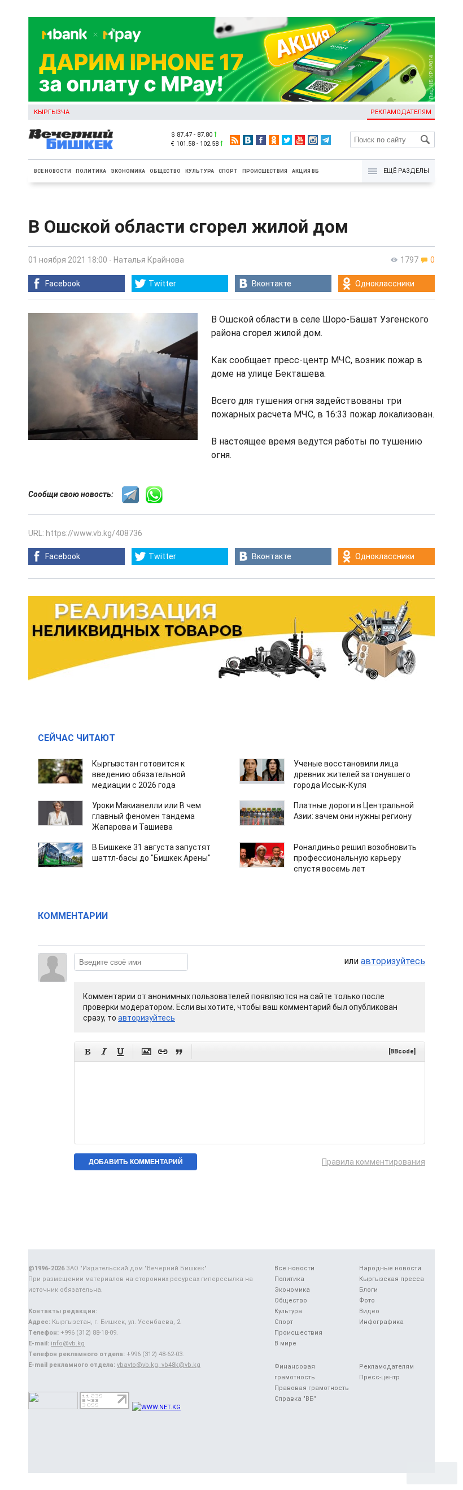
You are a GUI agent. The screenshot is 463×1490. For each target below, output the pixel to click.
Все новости (52, 171)
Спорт (228, 171)
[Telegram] (326, 140)
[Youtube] (300, 140)
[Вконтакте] (248, 140)
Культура (199, 171)
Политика (91, 171)
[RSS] (235, 140)
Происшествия (264, 171)
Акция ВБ (305, 171)
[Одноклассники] (274, 140)
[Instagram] (313, 140)
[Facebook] (261, 140)
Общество (165, 171)
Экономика (128, 171)
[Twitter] (287, 140)
